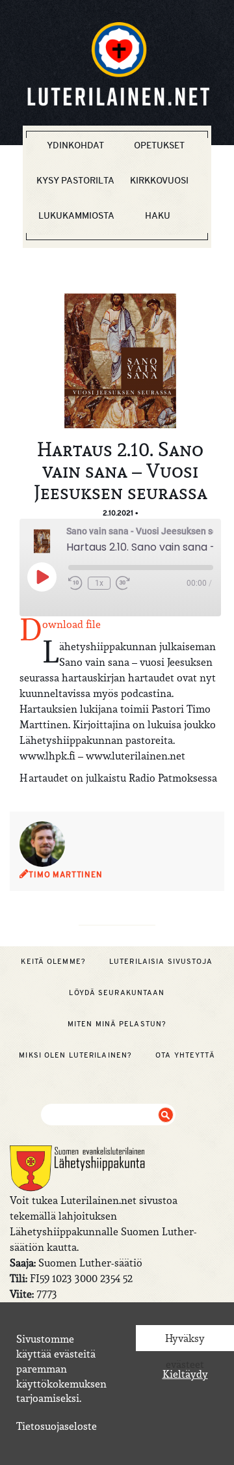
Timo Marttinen (66, 874)
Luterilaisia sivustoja (161, 961)
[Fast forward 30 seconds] (123, 583)
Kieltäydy (185, 1373)
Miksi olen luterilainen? (75, 1055)
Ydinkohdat (75, 145)
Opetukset (159, 145)
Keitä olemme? (53, 961)
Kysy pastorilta (75, 180)
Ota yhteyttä (184, 1055)
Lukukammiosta (76, 215)
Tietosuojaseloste (56, 1425)
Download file (71, 624)
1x (99, 583)
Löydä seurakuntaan (116, 992)
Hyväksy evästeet (185, 1341)
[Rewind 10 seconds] (75, 583)
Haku (157, 215)
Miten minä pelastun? (117, 1023)
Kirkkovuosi (159, 180)
